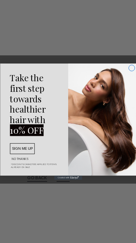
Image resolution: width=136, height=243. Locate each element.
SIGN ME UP (22, 148)
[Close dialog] (131, 68)
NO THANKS (20, 158)
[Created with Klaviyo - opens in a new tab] (68, 178)
